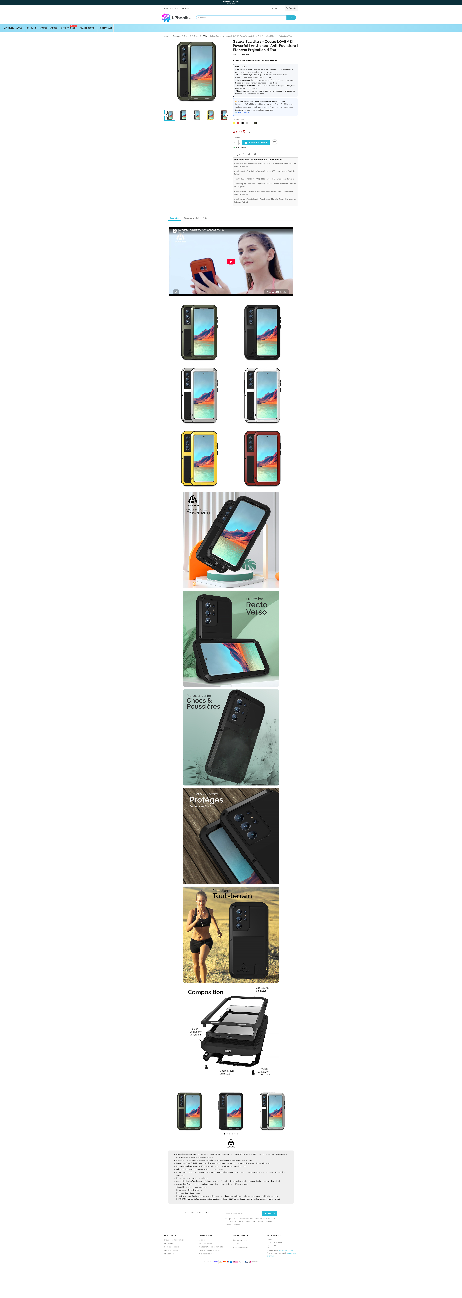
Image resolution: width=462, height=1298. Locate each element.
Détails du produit (191, 218)
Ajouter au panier (256, 142)
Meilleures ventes (171, 1250)
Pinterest (254, 154)
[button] (224, 1134)
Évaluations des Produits (174, 1240)
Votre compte (240, 1235)
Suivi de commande (240, 1240)
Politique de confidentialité (209, 1250)
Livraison (202, 1240)
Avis (205, 218)
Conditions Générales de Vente (211, 1247)
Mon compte (169, 1254)
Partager (243, 154)
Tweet (249, 154)
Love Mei (245, 55)
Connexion (237, 1243)
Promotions (168, 1243)
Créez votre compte (240, 1247)
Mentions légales (205, 1243)
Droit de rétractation (206, 1254)
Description (175, 218)
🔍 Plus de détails (242, 113)
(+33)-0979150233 (184, 8)
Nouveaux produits (171, 1247)
